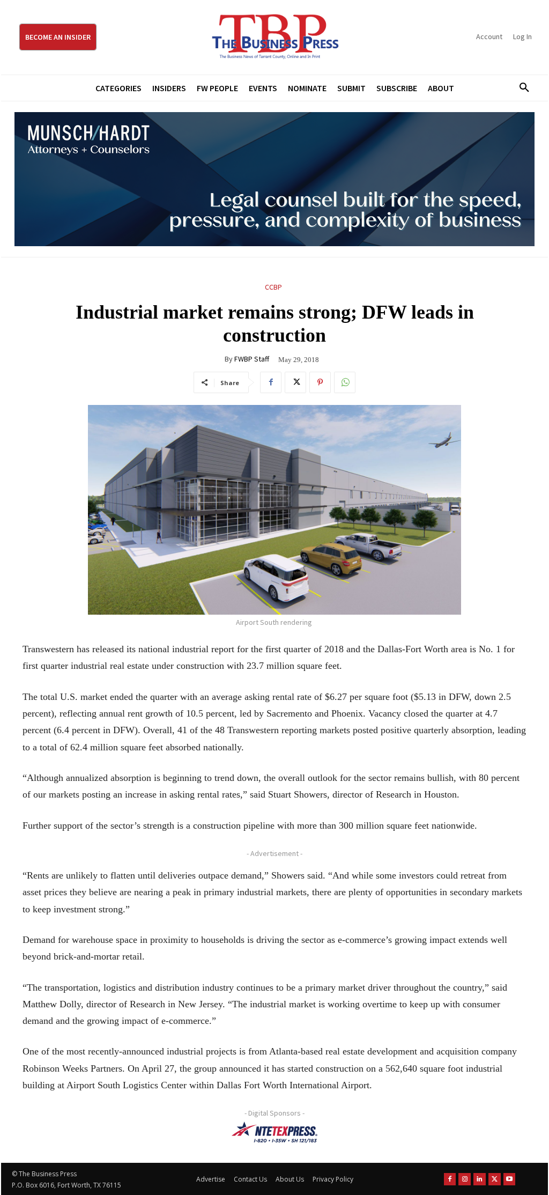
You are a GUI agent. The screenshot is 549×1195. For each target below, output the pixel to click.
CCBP (273, 287)
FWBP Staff (251, 359)
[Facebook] (270, 382)
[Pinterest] (320, 382)
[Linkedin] (479, 1179)
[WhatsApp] (344, 382)
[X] (295, 382)
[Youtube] (509, 1179)
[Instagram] (464, 1179)
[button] (520, 88)
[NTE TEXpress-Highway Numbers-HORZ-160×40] (274, 1132)
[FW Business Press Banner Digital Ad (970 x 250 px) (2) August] (274, 179)
